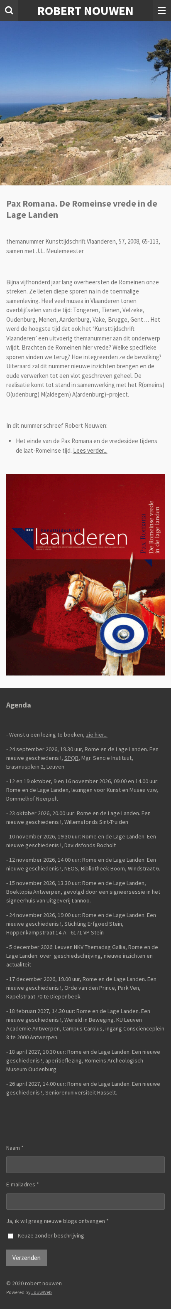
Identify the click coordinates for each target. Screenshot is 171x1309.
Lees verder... (90, 450)
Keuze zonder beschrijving (51, 1235)
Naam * (15, 1147)
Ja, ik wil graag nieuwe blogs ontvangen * (57, 1221)
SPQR (71, 758)
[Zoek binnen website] (9, 10)
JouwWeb (41, 1292)
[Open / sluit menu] (162, 10)
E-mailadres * (22, 1184)
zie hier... (96, 734)
